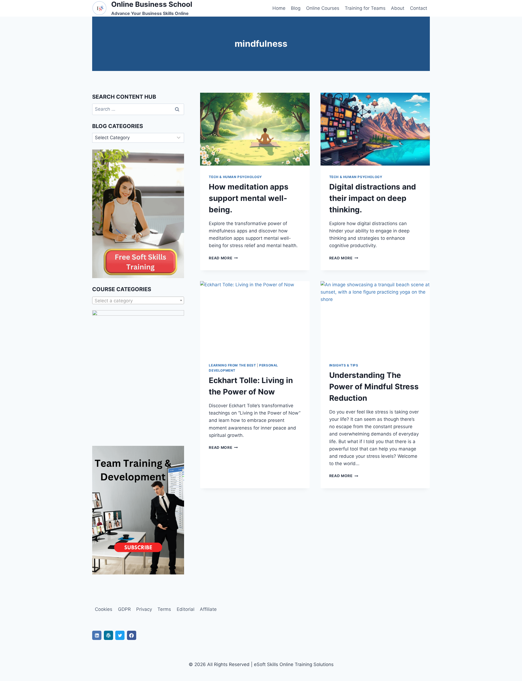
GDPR (124, 609)
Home (278, 8)
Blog (295, 8)
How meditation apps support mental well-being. (248, 198)
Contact (418, 8)
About (397, 8)
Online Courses (322, 8)
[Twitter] (120, 635)
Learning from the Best (232, 365)
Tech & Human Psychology (235, 177)
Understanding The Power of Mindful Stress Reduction (374, 387)
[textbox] (138, 300)
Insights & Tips (343, 365)
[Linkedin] (96, 635)
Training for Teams (365, 8)
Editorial (185, 609)
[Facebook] (131, 635)
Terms (164, 609)
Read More (223, 258)
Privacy (144, 609)
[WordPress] (108, 635)
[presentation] (254, 129)
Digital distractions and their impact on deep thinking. (372, 198)
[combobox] (138, 300)
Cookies (103, 609)
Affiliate (208, 609)
